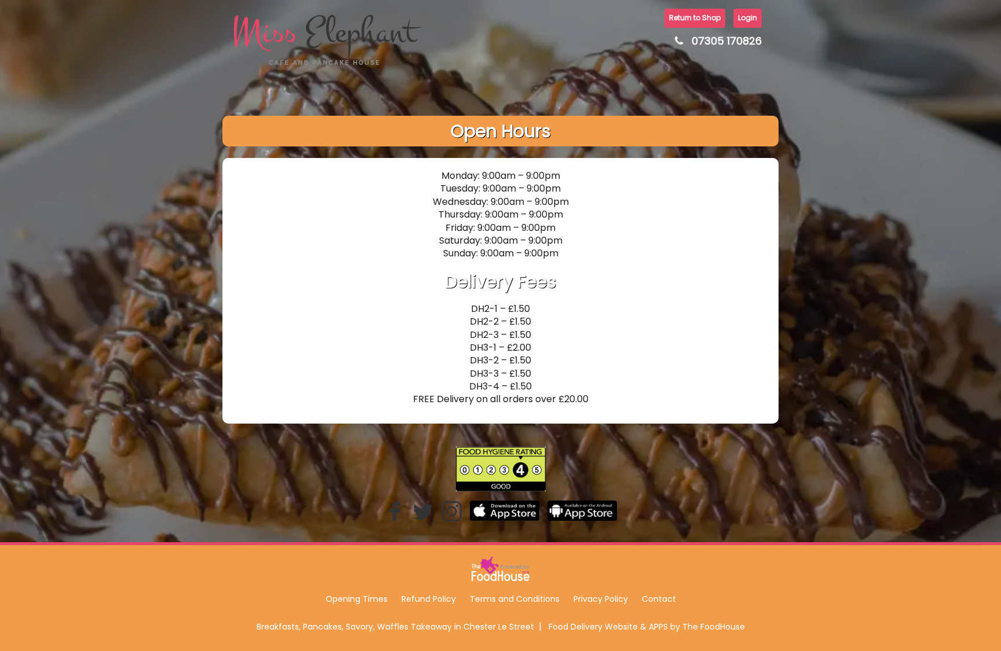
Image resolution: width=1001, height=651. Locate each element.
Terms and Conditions (515, 599)
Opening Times (357, 599)
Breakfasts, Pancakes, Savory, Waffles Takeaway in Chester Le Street (395, 626)
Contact (659, 599)
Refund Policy (428, 599)
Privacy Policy (600, 599)
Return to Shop (695, 18)
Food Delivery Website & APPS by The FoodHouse (647, 626)
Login (747, 18)
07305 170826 (727, 41)
